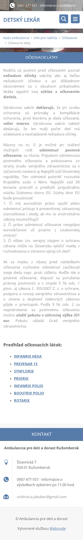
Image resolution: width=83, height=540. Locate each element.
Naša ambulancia (16, 38)
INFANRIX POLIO (28, 385)
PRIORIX (21, 378)
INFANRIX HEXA (28, 356)
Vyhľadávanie (63, 18)
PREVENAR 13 (25, 363)
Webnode (58, 528)
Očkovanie (69, 38)
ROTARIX (22, 400)
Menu (75, 18)
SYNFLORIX (24, 371)
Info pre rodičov (45, 38)
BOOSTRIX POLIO (29, 393)
